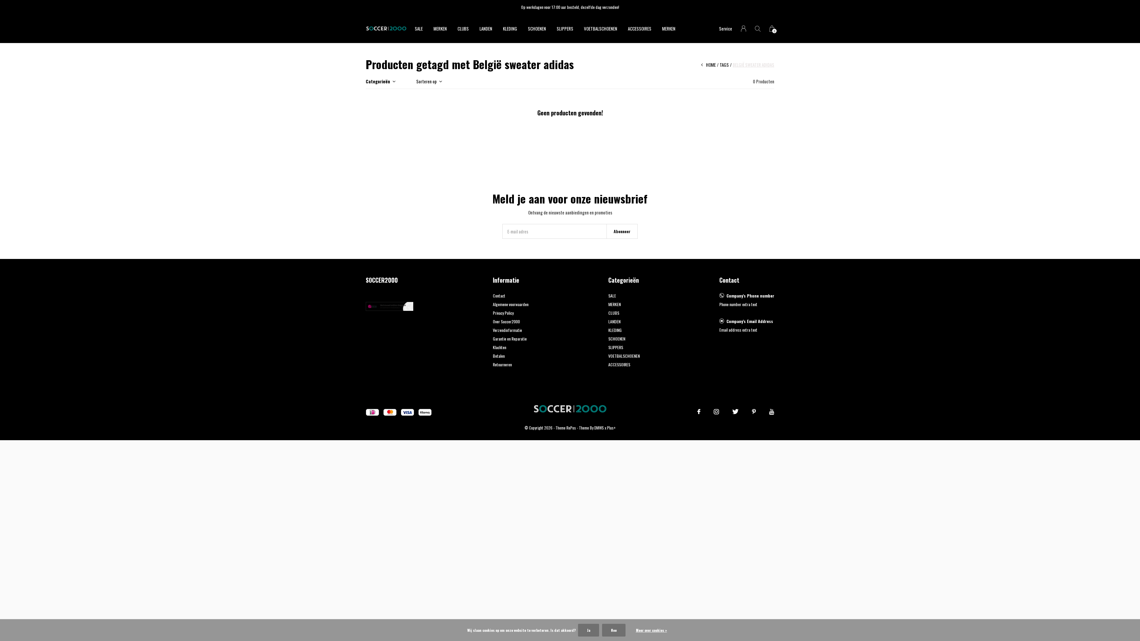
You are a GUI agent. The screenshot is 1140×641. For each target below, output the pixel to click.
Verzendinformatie (507, 330)
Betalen (499, 356)
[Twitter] (735, 411)
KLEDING (510, 28)
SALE (419, 28)
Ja (588, 630)
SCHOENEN (537, 28)
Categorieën (378, 81)
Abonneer (622, 231)
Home (711, 64)
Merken (668, 28)
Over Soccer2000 (506, 321)
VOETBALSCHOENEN (600, 28)
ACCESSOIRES (639, 28)
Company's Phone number (750, 295)
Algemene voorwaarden (510, 304)
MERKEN (440, 28)
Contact (499, 295)
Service (725, 28)
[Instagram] (716, 411)
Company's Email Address (749, 321)
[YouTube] (771, 411)
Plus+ (611, 428)
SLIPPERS (565, 28)
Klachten (499, 347)
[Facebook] (698, 411)
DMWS (599, 428)
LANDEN (485, 28)
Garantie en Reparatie (510, 338)
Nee (614, 630)
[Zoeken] (758, 28)
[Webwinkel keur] (389, 305)
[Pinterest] (754, 411)
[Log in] (743, 28)
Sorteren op (426, 81)
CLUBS (463, 28)
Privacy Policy (503, 313)
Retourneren (502, 364)
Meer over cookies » (651, 630)
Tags (724, 64)
